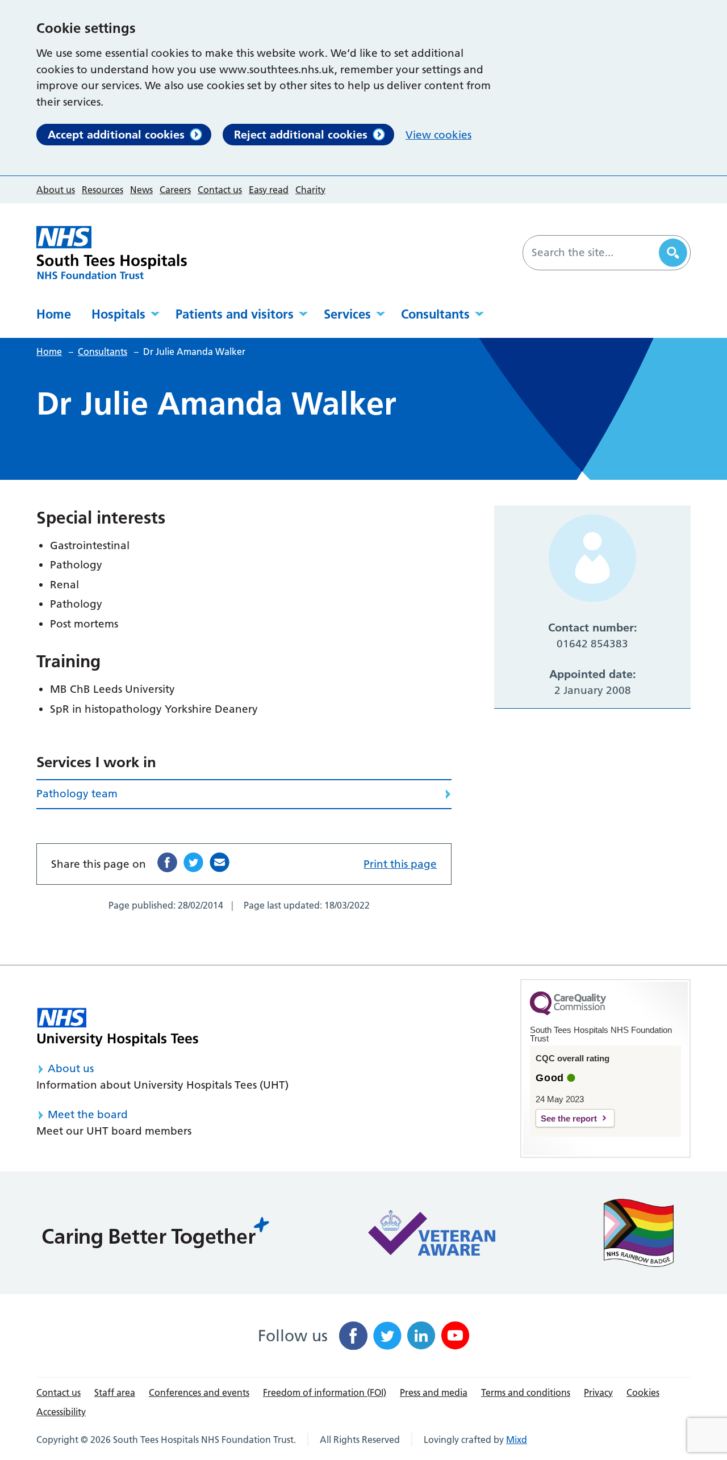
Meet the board (88, 1114)
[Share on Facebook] (167, 862)
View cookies (438, 134)
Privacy (598, 1392)
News (141, 189)
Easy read (269, 189)
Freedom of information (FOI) (324, 1392)
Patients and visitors (235, 314)
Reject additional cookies (300, 134)
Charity (310, 189)
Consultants (435, 314)
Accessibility (61, 1411)
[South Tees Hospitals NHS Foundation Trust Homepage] (111, 252)
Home (53, 314)
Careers (175, 189)
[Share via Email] (219, 862)
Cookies (642, 1392)
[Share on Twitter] (193, 862)
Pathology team (77, 793)
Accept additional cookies (116, 134)
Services (347, 314)
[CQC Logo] (568, 1012)
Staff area (114, 1392)
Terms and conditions (525, 1392)
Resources (102, 189)
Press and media (433, 1392)
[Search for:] (592, 253)
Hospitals (118, 314)
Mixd (516, 1439)
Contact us (220, 189)
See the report (569, 1118)
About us (55, 189)
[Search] (673, 253)
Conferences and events (199, 1392)
